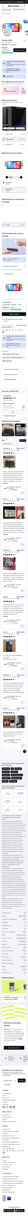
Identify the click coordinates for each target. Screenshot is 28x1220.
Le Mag (4, 1160)
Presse (4, 1095)
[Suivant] (21, 177)
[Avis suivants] (24, 751)
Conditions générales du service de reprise (13, 1181)
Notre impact (5, 1098)
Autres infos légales (7, 1187)
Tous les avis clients (7, 1164)
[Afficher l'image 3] (17, 177)
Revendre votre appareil (8, 1135)
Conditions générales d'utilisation (10, 1176)
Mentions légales (6, 1190)
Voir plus (5, 483)
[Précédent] (7, 177)
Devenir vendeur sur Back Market (10, 1142)
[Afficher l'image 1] (10, 177)
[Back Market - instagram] (3, 1107)
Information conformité (21, 325)
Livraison (4, 1119)
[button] (7, 32)
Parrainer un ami (6, 1129)
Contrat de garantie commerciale (10, 1131)
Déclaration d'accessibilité (8, 1100)
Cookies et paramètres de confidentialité (12, 1183)
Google (20, 1038)
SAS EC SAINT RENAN (6, 327)
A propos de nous (6, 1093)
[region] (14, 90)
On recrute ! (5, 1104)
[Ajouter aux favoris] (24, 40)
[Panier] (24, 6)
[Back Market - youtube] (7, 1107)
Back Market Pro (6, 1146)
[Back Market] (13, 6)
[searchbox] (21, 9)
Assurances (5, 1133)
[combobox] (14, 266)
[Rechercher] (14, 9)
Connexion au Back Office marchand (11, 1144)
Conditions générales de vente (10, 1178)
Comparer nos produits (8, 1162)
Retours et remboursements (9, 1121)
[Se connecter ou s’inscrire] (21, 6)
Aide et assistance (6, 1117)
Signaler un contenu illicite (8, 1192)
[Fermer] (26, 2)
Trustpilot (4, 1102)
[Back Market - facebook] (10, 1107)
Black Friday (5, 1169)
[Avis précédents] (20, 751)
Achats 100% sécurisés (8, 1148)
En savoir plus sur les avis (10, 415)
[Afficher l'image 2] (14, 177)
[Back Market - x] (14, 1107)
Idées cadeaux (6, 1167)
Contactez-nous (6, 1115)
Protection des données (8, 1185)
